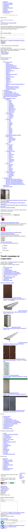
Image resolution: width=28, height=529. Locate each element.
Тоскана (11, 116)
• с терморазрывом (7, 269)
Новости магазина (6, 213)
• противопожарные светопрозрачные (12, 273)
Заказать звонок (12, 22)
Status (10, 100)
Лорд (10, 141)
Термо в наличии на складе (9, 441)
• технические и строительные (10, 274)
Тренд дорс (11, 111)
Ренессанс (11, 110)
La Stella (11, 174)
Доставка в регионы (8, 4)
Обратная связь (4, 487)
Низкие (5, 447)
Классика (11, 157)
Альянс (11, 103)
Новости (3, 188)
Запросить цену (12, 526)
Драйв (10, 146)
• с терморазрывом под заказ (9, 271)
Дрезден (11, 169)
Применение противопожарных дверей (10, 222)
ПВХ (10, 176)
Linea (10, 125)
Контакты (5, 1)
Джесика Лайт (12, 138)
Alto (10, 120)
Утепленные (6, 450)
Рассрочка (5, 10)
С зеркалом (5, 444)
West (10, 101)
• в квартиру (6, 268)
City (10, 121)
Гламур (11, 168)
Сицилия (11, 115)
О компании (6, 6)
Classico (11, 122)
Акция (4, 433)
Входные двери (8, 267)
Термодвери (6, 440)
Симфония (11, 159)
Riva (10, 166)
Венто (10, 155)
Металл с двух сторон (8, 439)
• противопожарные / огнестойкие (11, 272)
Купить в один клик (16, 513)
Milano (10, 165)
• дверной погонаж (7, 278)
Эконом (5, 443)
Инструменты (6, 12)
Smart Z (11, 131)
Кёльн (10, 170)
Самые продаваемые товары (7, 282)
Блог (2, 216)
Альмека (11, 137)
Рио (10, 142)
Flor (10, 152)
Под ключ (5, 451)
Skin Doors (11, 175)
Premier (11, 128)
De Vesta (11, 164)
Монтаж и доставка (7, 2)
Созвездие (11, 160)
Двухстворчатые (7, 445)
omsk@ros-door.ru (21, 477)
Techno (10, 132)
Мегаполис (12, 108)
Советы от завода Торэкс (6, 241)
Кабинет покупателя (8, 11)
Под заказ (5, 452)
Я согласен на (13, 40)
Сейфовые (5, 446)
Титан (10, 162)
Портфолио (6, 5)
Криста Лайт (12, 140)
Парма (11, 114)
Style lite (11, 144)
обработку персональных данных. (16, 40)
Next (10, 127)
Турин (11, 117)
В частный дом (6, 438)
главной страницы (12, 262)
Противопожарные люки (9, 454)
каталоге (10, 263)
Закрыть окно (4, 51)
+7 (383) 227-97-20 (5, 488)
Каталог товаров (4, 59)
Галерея (11, 104)
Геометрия (11, 105)
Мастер (11, 148)
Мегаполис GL (12, 109)
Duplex (10, 124)
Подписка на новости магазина (8, 207)
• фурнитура (6, 279)
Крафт (10, 147)
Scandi (10, 130)
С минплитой (6, 435)
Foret (10, 153)
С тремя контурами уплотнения (10, 434)
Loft (10, 126)
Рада (10, 158)
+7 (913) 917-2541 (5, 22)
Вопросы (5, 9)
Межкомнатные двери (10, 276)
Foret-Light (11, 154)
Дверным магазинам (8, 7)
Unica (10, 133)
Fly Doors (11, 173)
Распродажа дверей (7, 280)
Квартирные (6, 449)
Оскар (10, 149)
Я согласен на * (13, 512)
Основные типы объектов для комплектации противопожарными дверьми (11, 233)
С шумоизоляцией (7, 436)
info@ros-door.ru (4, 490)
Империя (11, 106)
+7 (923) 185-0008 (5, 52)
